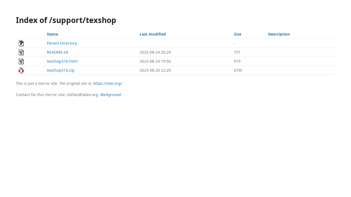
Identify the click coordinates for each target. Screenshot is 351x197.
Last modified (153, 34)
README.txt (57, 52)
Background (110, 94)
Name (52, 34)
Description (279, 34)
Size (237, 34)
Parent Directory (62, 43)
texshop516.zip (61, 70)
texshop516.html (62, 61)
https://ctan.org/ (107, 83)
